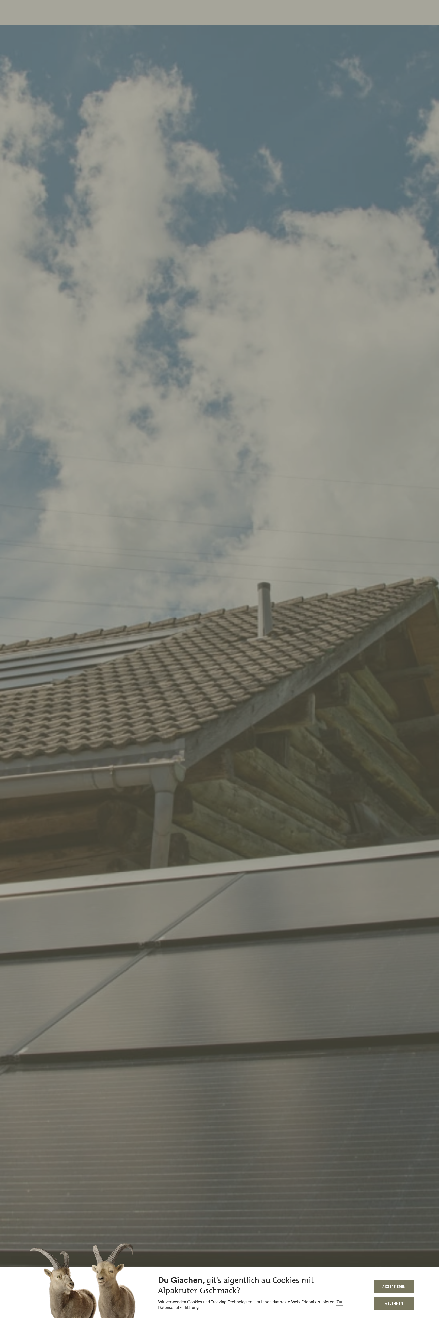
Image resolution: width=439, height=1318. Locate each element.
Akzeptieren (394, 1287)
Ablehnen (394, 1303)
